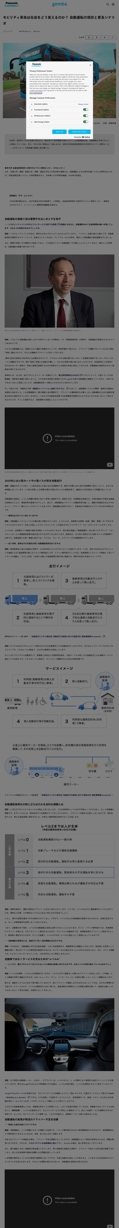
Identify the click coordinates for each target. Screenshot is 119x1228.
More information (36, 93)
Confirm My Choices (79, 132)
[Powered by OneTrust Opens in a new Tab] (83, 137)
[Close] (90, 65)
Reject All (59, 132)
